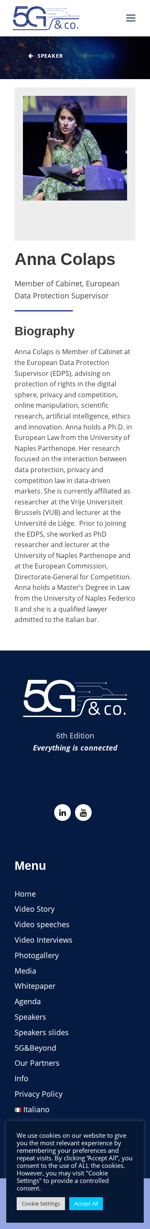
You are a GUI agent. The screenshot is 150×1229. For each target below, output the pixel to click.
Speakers (30, 1017)
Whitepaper (35, 986)
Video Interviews (43, 940)
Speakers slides (42, 1032)
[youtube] (83, 812)
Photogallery (37, 955)
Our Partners (37, 1063)
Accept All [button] (86, 1203)
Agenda (28, 1001)
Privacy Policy (38, 1094)
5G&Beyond (35, 1048)
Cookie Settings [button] (41, 1203)
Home (25, 894)
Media (25, 971)
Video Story (35, 909)
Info (21, 1078)
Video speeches (42, 924)
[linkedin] (62, 812)
